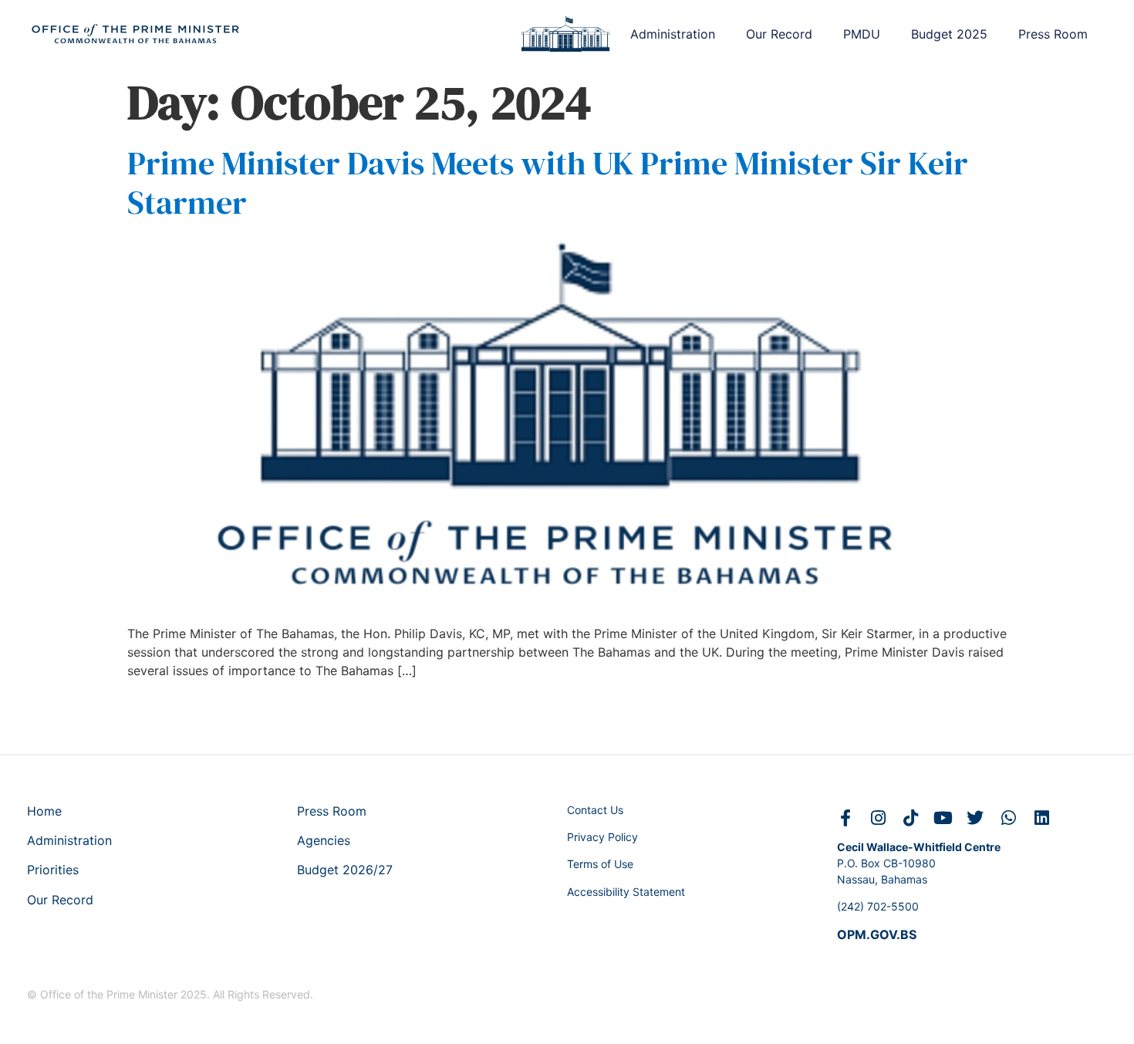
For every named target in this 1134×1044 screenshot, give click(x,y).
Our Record (779, 34)
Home (44, 811)
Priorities (53, 869)
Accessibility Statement (626, 891)
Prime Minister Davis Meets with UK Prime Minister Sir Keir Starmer (547, 182)
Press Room (1053, 34)
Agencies (323, 840)
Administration (672, 34)
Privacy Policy (602, 836)
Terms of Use (600, 863)
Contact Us (595, 809)
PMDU (861, 34)
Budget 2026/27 (345, 869)
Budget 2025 (949, 34)
